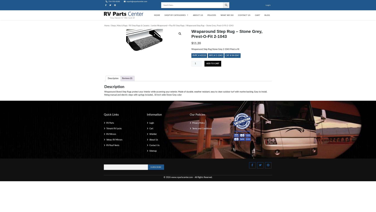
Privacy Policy (198, 123)
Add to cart (212, 64)
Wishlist (153, 134)
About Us (198, 15)
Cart (257, 15)
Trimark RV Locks (114, 129)
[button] (180, 33)
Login (268, 5)
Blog (267, 15)
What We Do (227, 15)
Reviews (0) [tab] (127, 78)
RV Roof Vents (112, 145)
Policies (212, 15)
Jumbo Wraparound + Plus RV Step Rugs (167, 26)
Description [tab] (113, 78)
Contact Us (244, 15)
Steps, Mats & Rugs (119, 26)
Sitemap (153, 151)
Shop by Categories (175, 15)
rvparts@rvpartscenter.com (136, 1)
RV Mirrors (111, 134)
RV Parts (110, 123)
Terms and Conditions (202, 129)
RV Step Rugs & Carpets (139, 26)
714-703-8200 (114, 1)
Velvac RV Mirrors (114, 140)
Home (157, 15)
